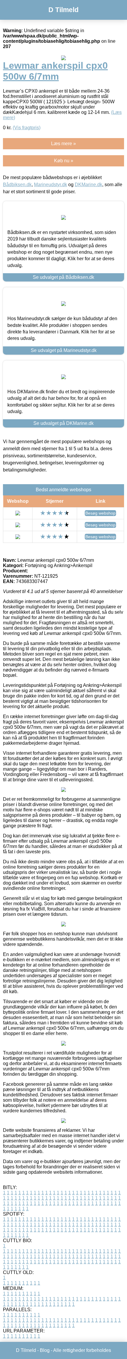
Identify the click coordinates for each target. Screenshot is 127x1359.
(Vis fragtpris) (26, 127)
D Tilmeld (63, 10)
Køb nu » (63, 160)
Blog (45, 1350)
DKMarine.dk (88, 184)
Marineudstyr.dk (50, 184)
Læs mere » (63, 143)
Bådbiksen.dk (17, 184)
